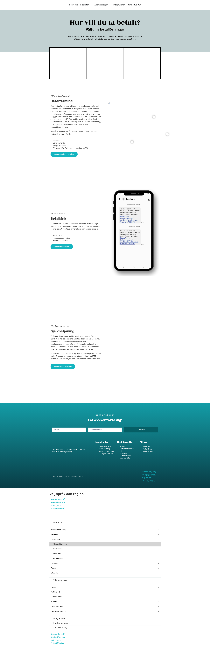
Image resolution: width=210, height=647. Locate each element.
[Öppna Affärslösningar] (109, 5)
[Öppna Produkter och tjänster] (90, 5)
